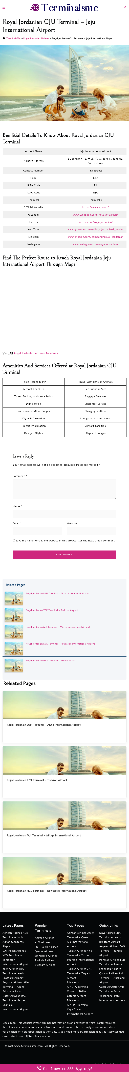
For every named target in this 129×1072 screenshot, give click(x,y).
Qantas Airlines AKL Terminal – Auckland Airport (112, 978)
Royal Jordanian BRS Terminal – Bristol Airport (51, 660)
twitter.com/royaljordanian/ (95, 222)
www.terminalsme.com (28, 1046)
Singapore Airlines (46, 956)
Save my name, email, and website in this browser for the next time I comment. (66, 540)
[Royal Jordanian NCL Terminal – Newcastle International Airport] (14, 648)
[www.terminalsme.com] (64, 7)
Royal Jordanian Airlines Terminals (36, 353)
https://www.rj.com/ (95, 207)
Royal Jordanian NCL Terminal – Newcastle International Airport (60, 643)
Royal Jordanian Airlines (36, 38)
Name (17, 506)
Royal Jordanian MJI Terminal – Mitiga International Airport (58, 627)
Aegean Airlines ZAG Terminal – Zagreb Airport (112, 951)
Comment (20, 476)
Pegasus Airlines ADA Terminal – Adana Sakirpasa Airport (16, 987)
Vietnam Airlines (45, 965)
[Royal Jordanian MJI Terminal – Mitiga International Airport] (14, 631)
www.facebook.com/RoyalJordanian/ (95, 215)
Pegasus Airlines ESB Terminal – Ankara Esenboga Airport (112, 964)
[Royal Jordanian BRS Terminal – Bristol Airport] (14, 665)
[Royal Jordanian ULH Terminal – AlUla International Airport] (14, 598)
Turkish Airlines (44, 960)
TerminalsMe (13, 38)
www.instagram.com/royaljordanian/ (95, 244)
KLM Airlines (42, 942)
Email (17, 523)
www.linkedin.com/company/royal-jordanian (95, 237)
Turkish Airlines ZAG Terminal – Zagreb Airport (79, 973)
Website (72, 523)
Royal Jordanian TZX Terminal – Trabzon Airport (52, 610)
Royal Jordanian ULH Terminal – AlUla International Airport (57, 593)
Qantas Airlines (44, 951)
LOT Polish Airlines (46, 947)
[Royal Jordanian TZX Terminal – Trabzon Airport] (14, 614)
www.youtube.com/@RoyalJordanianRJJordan (95, 229)
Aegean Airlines (44, 938)
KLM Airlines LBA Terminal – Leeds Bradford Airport (13, 973)
